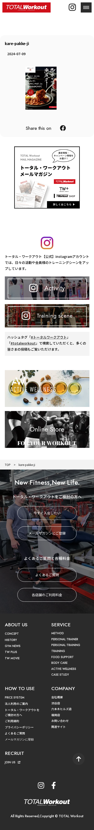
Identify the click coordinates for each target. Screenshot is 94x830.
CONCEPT (12, 634)
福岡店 (55, 715)
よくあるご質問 (47, 574)
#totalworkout (23, 343)
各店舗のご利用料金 (47, 594)
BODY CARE (59, 663)
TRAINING (58, 651)
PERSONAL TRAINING (65, 645)
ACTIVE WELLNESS (63, 669)
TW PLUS (11, 652)
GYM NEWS (12, 646)
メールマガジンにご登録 (47, 533)
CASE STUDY (60, 675)
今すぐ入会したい (47, 512)
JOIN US (10, 762)
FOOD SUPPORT (62, 657)
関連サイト (58, 727)
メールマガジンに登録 (19, 739)
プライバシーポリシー (19, 727)
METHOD (57, 633)
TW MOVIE (12, 658)
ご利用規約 (12, 721)
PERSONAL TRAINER (64, 639)
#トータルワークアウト (49, 337)
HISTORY (11, 640)
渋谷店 (55, 703)
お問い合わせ (60, 721)
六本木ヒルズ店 (61, 709)
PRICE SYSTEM (14, 697)
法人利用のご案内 (16, 703)
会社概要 (57, 697)
